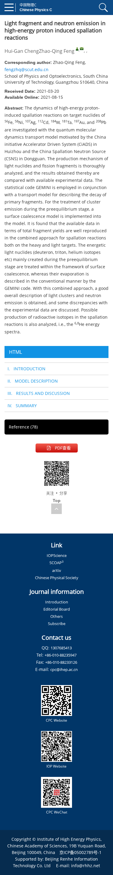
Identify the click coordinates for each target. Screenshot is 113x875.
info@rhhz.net (85, 865)
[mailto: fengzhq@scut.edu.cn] (82, 48)
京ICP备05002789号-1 (80, 852)
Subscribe (56, 623)
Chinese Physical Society (56, 577)
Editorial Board (56, 609)
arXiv (56, 570)
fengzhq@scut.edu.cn (27, 69)
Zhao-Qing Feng (56, 51)
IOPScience (57, 555)
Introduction (56, 602)
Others (56, 616)
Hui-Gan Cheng (22, 51)
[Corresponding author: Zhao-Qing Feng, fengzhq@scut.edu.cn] (77, 49)
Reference (23, 427)
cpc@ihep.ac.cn (64, 669)
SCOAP (56, 562)
